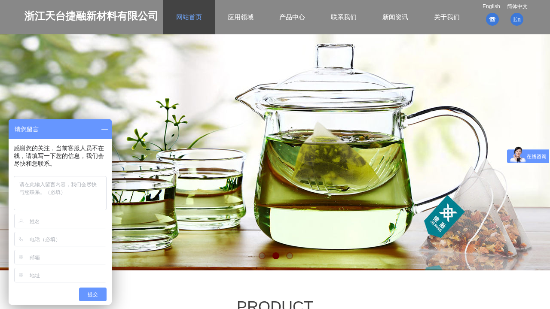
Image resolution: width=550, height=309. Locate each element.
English (491, 6)
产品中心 (292, 17)
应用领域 (241, 17)
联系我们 (344, 17)
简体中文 (517, 6)
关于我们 (447, 17)
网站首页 (189, 17)
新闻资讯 (395, 17)
